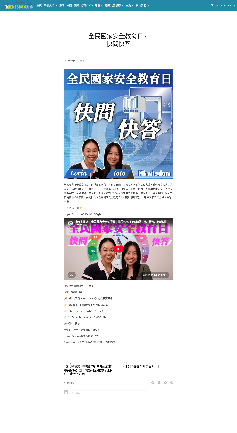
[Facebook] (152, 382)
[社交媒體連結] (224, 5)
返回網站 (70, 382)
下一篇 (123, 363)
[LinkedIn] (165, 382)
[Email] (171, 382)
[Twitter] (159, 382)
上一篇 (69, 363)
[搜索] (212, 5)
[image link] (17, 5)
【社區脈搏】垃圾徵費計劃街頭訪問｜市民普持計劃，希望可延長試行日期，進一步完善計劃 (89, 370)
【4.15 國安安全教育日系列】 (140, 366)
